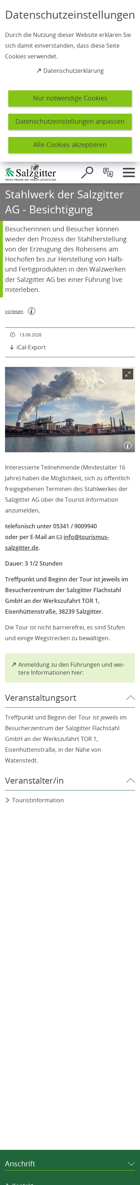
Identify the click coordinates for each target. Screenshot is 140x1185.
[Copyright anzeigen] (126, 443)
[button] (70, 410)
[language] (108, 172)
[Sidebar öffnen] (129, 172)
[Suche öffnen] (87, 172)
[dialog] (70, 81)
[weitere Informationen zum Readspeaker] (31, 310)
